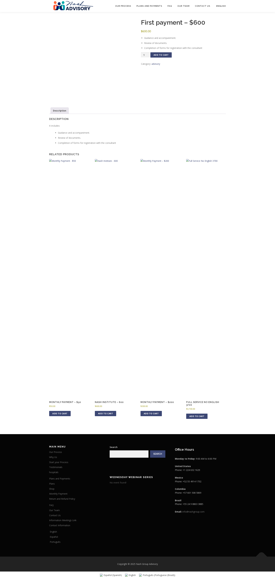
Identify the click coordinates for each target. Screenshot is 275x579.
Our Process (123, 6)
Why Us (53, 457)
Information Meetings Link (62, 520)
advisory (156, 63)
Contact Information (59, 525)
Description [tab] (59, 110)
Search (113, 447)
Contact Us (202, 6)
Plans (52, 483)
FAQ (170, 6)
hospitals (53, 472)
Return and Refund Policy (62, 498)
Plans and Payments (149, 6)
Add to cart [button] (59, 413)
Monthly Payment (58, 493)
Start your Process (58, 462)
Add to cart (161, 54)
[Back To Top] (261, 556)
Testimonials (55, 467)
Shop (51, 488)
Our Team (183, 6)
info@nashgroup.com (193, 511)
